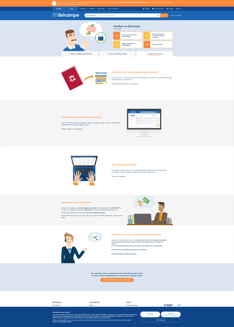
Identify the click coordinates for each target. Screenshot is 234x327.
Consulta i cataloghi (119, 176)
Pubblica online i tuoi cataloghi (72, 129)
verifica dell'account (122, 246)
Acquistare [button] (83, 8)
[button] (158, 15)
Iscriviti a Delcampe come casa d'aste (125, 84)
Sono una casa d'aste (156, 54)
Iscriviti (59, 8)
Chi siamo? (56, 305)
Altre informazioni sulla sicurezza (124, 254)
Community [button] (100, 8)
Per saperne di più (65, 321)
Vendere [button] (91, 8)
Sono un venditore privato (118, 54)
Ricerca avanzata (176, 15)
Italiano (178, 8)
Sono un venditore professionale (81, 54)
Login (71, 8)
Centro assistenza (132, 305)
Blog (91, 305)
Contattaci (64, 212)
